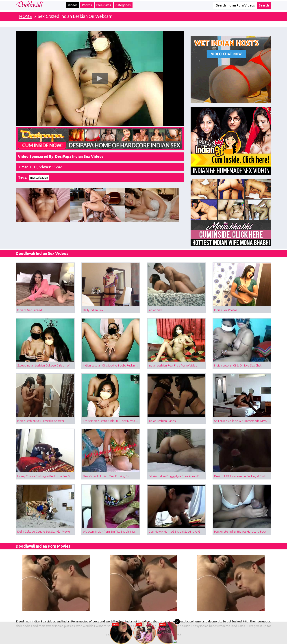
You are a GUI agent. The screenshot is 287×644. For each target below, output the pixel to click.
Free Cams (103, 5)
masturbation (39, 177)
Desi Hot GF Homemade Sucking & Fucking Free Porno (243, 476)
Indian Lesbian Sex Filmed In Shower (40, 420)
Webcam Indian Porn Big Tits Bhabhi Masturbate (111, 531)
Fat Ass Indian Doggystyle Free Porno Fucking (177, 476)
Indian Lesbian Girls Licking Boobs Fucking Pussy (111, 365)
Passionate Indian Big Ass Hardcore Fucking (242, 531)
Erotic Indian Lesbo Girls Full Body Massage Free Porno (111, 420)
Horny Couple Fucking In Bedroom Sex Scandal (46, 476)
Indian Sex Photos (225, 310)
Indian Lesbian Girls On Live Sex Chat (237, 365)
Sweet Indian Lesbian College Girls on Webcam (46, 365)
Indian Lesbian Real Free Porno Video (172, 365)
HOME (25, 16)
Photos (87, 5)
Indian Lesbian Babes (162, 420)
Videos (73, 5)
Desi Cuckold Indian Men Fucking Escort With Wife (111, 476)
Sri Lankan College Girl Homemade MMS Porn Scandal (243, 420)
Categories (123, 5)
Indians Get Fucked (29, 310)
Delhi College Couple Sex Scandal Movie (43, 531)
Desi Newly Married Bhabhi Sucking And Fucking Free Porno (177, 531)
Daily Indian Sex (93, 310)
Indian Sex (155, 310)
